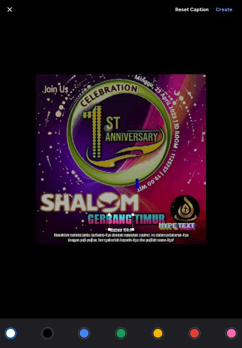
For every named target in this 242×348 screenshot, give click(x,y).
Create (224, 9)
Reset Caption (192, 9)
